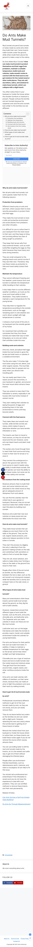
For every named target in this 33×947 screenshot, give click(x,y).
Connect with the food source (17, 124)
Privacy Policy (25, 938)
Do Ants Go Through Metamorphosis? (16, 804)
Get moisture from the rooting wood (17, 127)
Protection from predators (15, 118)
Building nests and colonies (16, 122)
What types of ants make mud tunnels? (14, 133)
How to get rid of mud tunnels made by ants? (16, 138)
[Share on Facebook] (3, 470)
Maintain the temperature (15, 120)
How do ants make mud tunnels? (15, 130)
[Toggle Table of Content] (27, 113)
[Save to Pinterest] (3, 477)
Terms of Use (15, 938)
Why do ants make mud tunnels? (15, 116)
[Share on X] (3, 473)
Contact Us (16, 941)
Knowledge (8, 855)
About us (6, 938)
